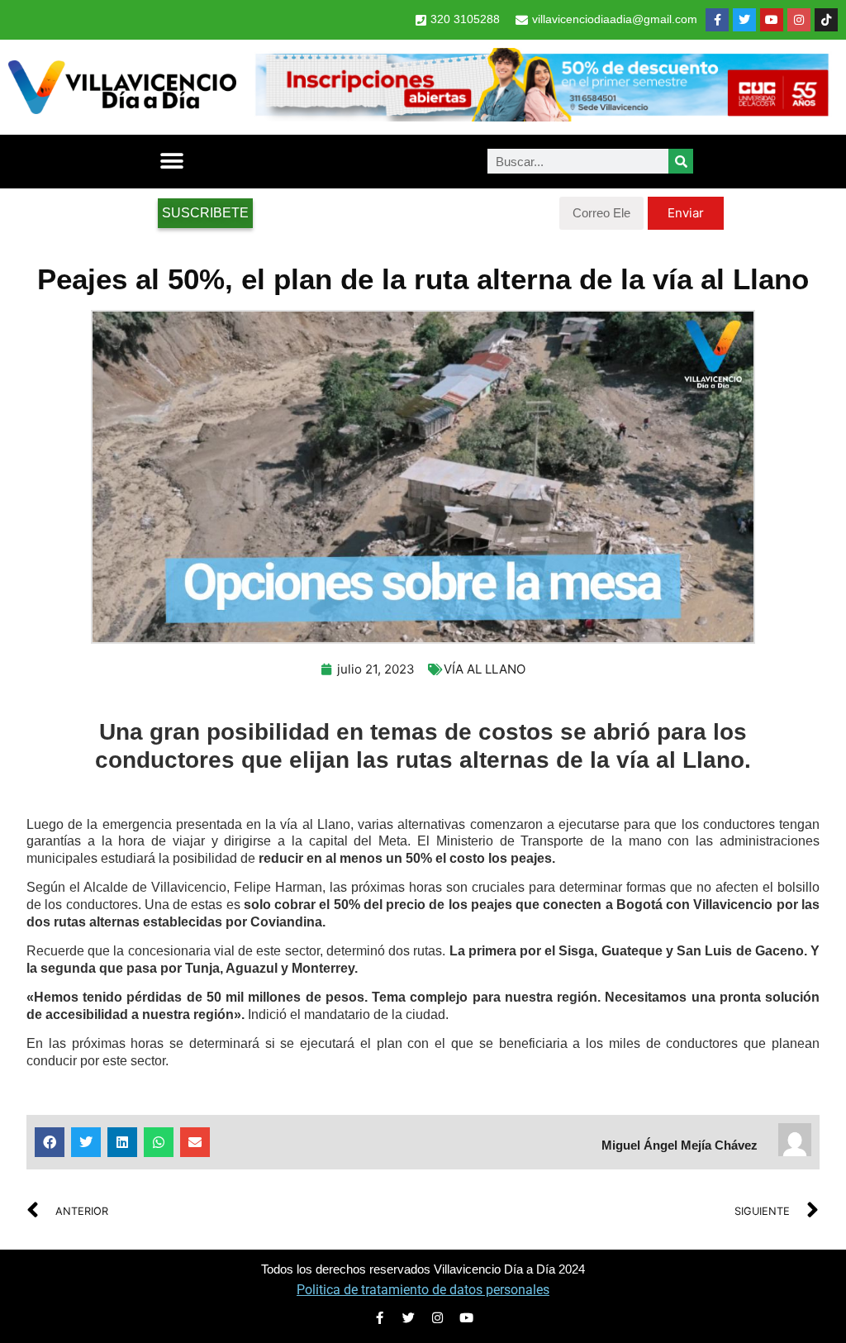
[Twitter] (744, 19)
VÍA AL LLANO (484, 669)
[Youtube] (771, 19)
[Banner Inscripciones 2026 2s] (541, 116)
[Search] (680, 161)
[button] (171, 161)
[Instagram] (798, 19)
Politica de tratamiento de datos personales (423, 1290)
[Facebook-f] (717, 19)
